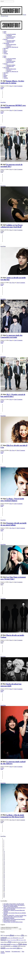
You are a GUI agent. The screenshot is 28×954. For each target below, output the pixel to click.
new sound (7, 944)
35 (4, 884)
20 (4, 864)
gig (17, 940)
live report (18, 942)
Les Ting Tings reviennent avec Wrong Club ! (13, 578)
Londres (22, 942)
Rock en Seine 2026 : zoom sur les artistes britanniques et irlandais (13, 917)
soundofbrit (8, 948)
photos (25, 944)
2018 (4, 935)
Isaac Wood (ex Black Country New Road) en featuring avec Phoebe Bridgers (13, 905)
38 (4, 887)
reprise (12, 946)
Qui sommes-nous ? (15, 951)
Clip (10, 282)
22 (4, 867)
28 (4, 874)
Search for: (3, 929)
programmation (6, 946)
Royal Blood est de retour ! (9, 920)
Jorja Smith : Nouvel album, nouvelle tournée (13, 903)
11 (4, 853)
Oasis (17, 944)
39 (4, 889)
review (15, 946)
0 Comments (19, 86)
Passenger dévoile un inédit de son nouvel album (13, 524)
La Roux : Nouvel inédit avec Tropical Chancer (12, 500)
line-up (6, 942)
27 (4, 873)
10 (4, 851)
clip (22, 935)
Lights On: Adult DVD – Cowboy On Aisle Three (14, 915)
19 (4, 863)
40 (4, 890)
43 (4, 894)
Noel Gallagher (13, 944)
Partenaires (7, 951)
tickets (11, 948)
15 (4, 858)
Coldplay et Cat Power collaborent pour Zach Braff (12, 226)
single (3, 948)
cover (11, 937)
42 (4, 893)
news (2, 944)
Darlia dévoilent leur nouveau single (11, 685)
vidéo (18, 948)
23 (4, 868)
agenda (7, 935)
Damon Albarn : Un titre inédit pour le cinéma (12, 82)
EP (23, 937)
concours (8, 937)
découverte (15, 937)
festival (3, 940)
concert (4, 937)
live (9, 942)
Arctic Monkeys (17, 935)
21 (4, 865)
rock (19, 946)
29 (4, 876)
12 (4, 854)
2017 (2, 935)
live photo (13, 942)
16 (4, 859)
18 (4, 862)
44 (4, 895)
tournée (14, 948)
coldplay (25, 935)
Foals (7, 939)
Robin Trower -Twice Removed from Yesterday (14, 919)
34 (4, 882)
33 (4, 881)
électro (21, 948)
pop (1, 946)
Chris (15, 86)
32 (4, 880)
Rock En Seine (22, 946)
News (11, 86)
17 (4, 860)
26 (4, 872)
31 (4, 878)
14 (4, 856)
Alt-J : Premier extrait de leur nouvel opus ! (13, 395)
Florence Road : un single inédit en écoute (12, 921)
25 (4, 871)
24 (4, 869)
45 (4, 896)
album (11, 935)
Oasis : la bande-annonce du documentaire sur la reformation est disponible (14, 908)
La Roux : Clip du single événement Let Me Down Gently (12, 816)
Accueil (2, 951)
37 (4, 886)
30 (4, 877)
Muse (25, 942)
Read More (3, 102)
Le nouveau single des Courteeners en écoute (11, 336)
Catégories (3, 927)
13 (4, 855)
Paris (20, 944)
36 (4, 885)
